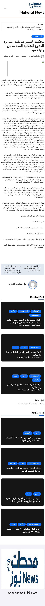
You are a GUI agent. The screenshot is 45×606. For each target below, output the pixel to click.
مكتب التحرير (15, 284)
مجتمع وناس (35, 315)
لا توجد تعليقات (8, 56)
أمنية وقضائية (38, 36)
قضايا (15, 347)
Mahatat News (32, 13)
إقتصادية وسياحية (34, 524)
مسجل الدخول (30, 403)
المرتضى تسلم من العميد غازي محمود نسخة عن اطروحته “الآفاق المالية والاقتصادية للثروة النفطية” (23, 501)
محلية (15, 376)
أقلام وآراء (36, 311)
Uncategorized (34, 463)
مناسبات (36, 380)
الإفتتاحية (27, 433)
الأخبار (13, 311)
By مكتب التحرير (34, 56)
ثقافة (28, 494)
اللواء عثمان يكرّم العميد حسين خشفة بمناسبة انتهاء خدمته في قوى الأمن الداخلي (23, 323)
